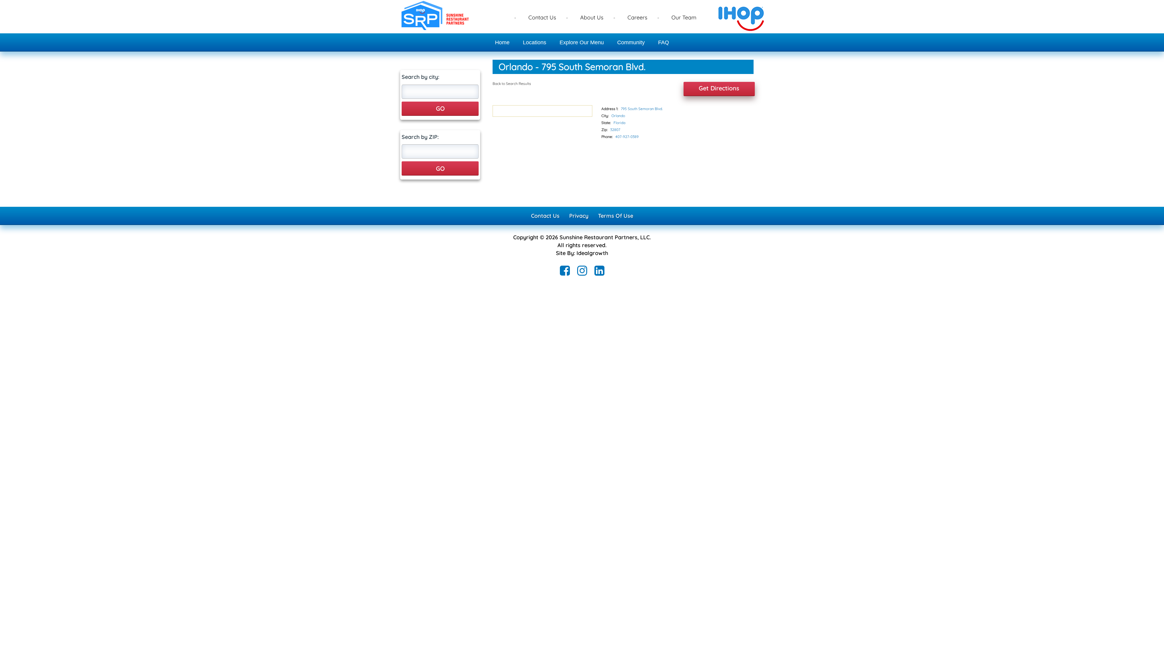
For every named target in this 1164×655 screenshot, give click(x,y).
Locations (534, 42)
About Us (591, 17)
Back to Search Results (512, 83)
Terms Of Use (615, 215)
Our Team (683, 17)
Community (631, 42)
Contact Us (542, 17)
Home (502, 42)
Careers (637, 17)
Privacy (578, 215)
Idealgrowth (592, 253)
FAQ (663, 42)
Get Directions (719, 88)
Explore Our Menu (582, 42)
